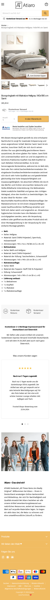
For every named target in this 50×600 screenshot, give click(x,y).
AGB (19, 586)
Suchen (6, 583)
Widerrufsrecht (39, 589)
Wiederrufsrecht (38, 583)
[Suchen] (45, 13)
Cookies (37, 586)
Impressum (11, 586)
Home (3, 25)
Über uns (27, 586)
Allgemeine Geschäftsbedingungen (18, 589)
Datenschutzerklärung (20, 583)
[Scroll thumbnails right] (46, 85)
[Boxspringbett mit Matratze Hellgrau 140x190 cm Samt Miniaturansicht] (5, 85)
